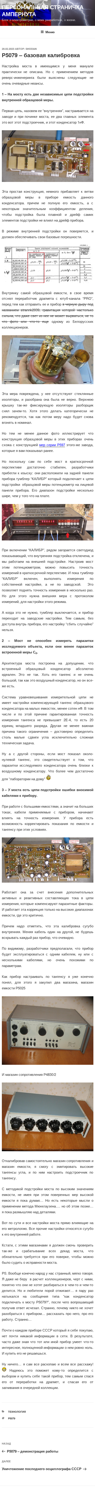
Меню (50, 32)
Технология (17, 1411)
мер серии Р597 (52, 444)
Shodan (31, 48)
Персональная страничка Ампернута (42, 10)
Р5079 (11, 1418)
